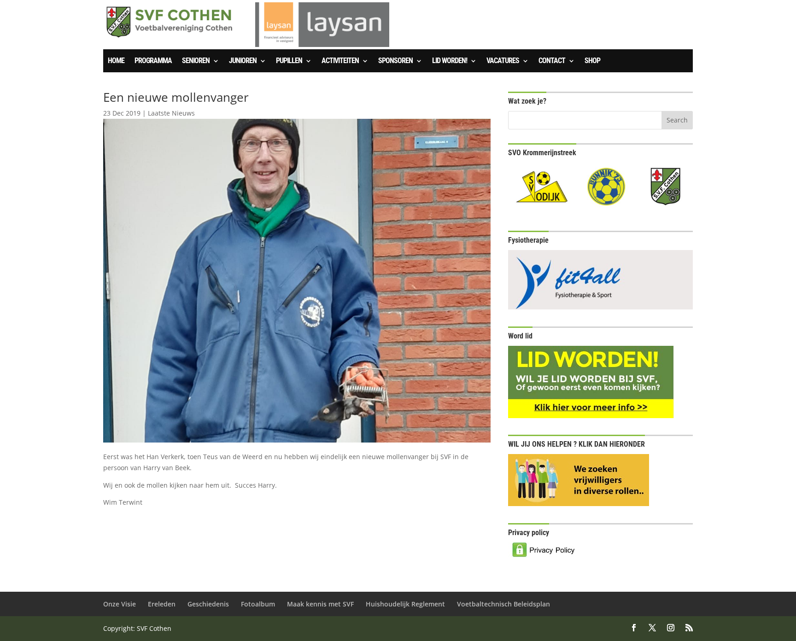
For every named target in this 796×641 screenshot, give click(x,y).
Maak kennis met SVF (320, 604)
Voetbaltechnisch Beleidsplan (503, 604)
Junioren (243, 61)
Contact (551, 61)
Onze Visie (119, 604)
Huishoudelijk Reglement (405, 604)
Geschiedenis (208, 604)
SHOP (592, 61)
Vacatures (502, 61)
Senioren (196, 61)
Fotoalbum (258, 604)
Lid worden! (449, 61)
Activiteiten (340, 61)
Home (116, 61)
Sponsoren (395, 61)
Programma (153, 61)
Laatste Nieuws (171, 113)
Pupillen (289, 61)
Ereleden (162, 604)
